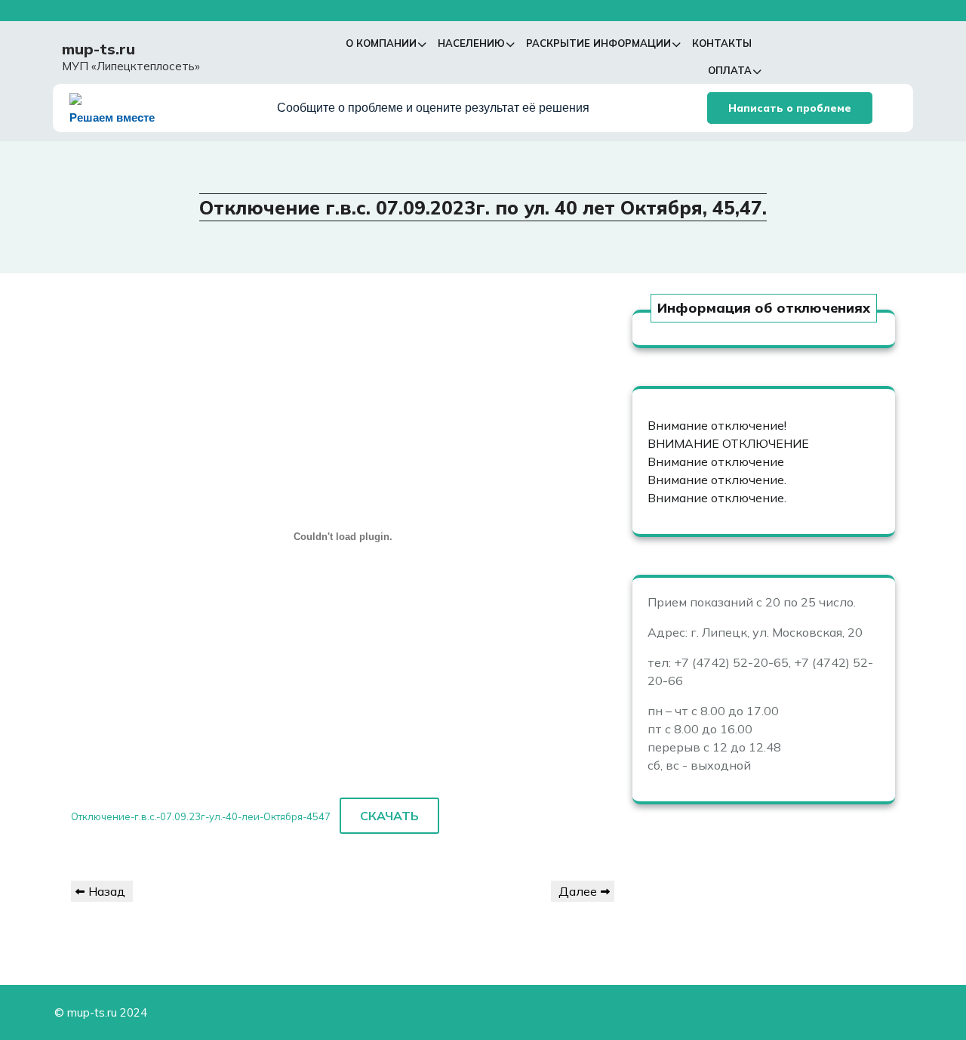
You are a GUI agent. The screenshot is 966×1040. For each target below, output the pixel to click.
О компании (381, 43)
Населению (471, 43)
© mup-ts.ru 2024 (100, 1012)
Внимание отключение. (717, 479)
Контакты (722, 43)
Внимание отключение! (717, 425)
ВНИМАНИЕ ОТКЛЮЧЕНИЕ (728, 443)
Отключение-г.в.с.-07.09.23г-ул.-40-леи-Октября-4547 (201, 816)
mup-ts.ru (98, 48)
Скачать (389, 815)
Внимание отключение (716, 461)
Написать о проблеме (789, 108)
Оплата (730, 70)
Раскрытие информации (598, 43)
